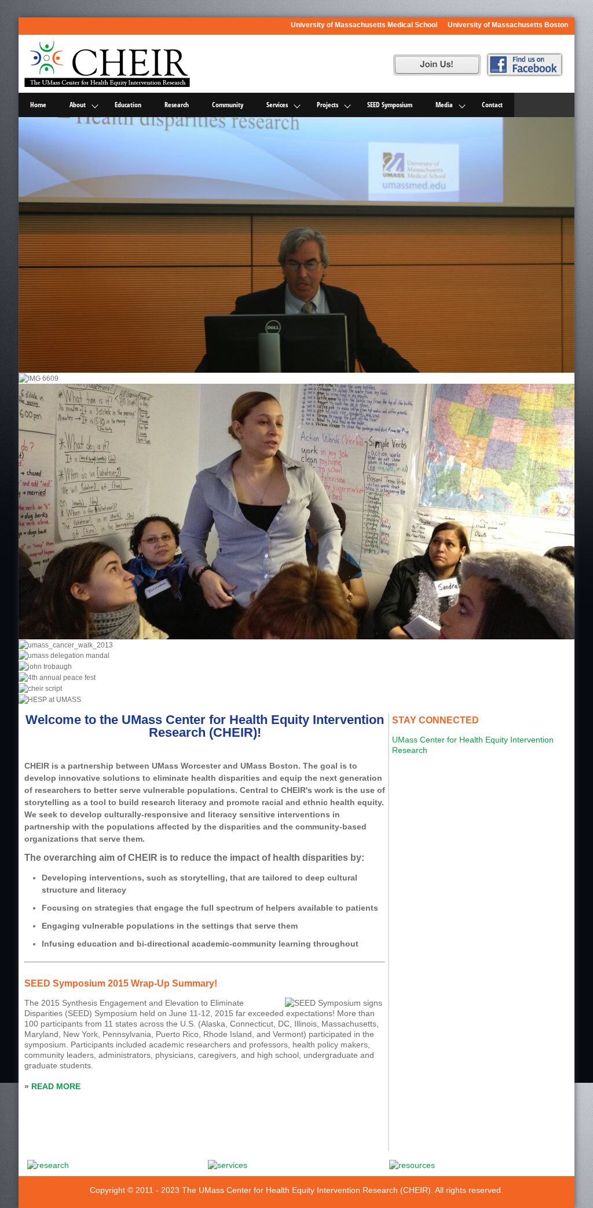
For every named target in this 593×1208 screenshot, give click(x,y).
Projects (327, 105)
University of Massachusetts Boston (508, 25)
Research (176, 105)
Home (38, 105)
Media (444, 105)
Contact (492, 105)
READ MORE (55, 1086)
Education (128, 105)
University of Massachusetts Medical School (364, 25)
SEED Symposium (389, 105)
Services (277, 105)
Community (227, 105)
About (77, 105)
